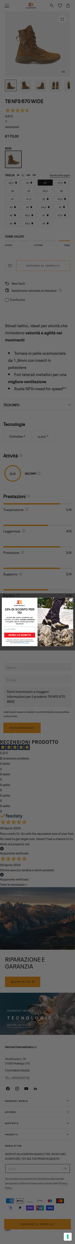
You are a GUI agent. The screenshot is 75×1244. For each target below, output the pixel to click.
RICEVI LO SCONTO (20, 635)
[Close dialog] (70, 600)
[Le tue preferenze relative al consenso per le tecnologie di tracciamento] (68, 1237)
